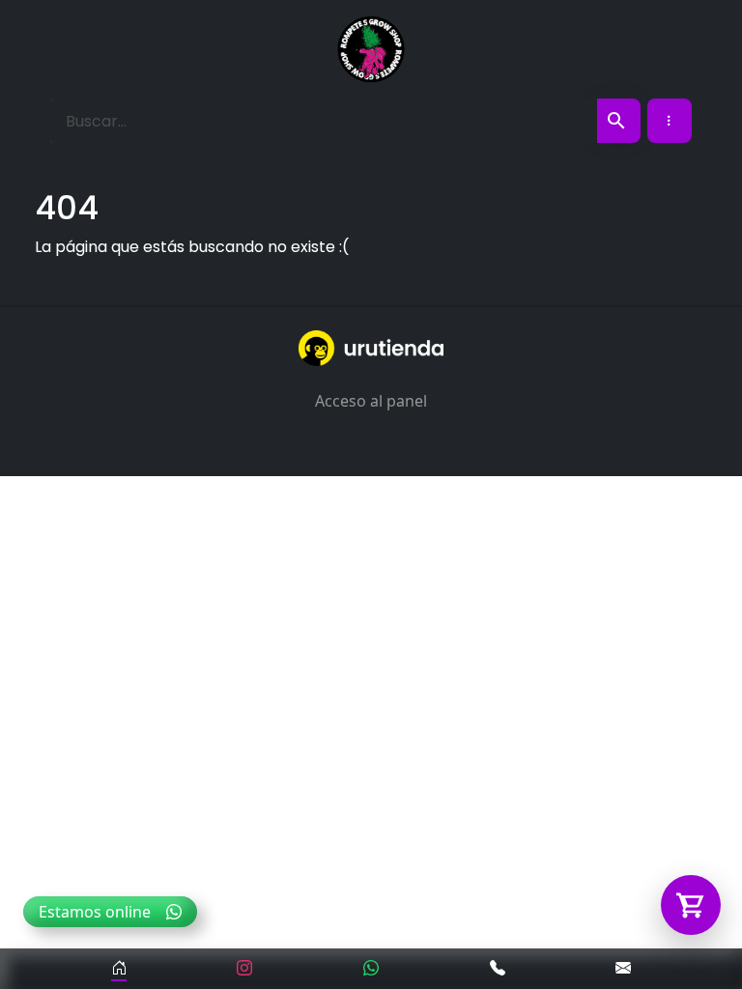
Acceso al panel (371, 400)
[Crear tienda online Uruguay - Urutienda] (371, 348)
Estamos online (95, 911)
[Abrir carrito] (691, 905)
